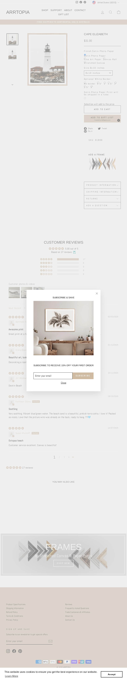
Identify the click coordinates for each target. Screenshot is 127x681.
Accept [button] (112, 674)
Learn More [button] (11, 676)
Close (63, 382)
